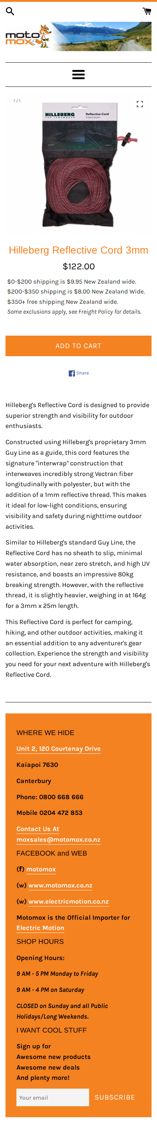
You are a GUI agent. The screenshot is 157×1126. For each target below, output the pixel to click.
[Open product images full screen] (140, 104)
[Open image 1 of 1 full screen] (78, 164)
